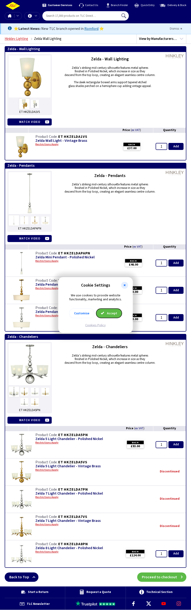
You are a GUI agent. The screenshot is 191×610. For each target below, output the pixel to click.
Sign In (153, 14)
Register (150, 17)
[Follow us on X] (148, 604)
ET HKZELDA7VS (72, 516)
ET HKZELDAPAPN (74, 253)
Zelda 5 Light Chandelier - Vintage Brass (68, 466)
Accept (111, 313)
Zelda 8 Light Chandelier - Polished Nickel (69, 548)
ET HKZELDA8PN (73, 544)
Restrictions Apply (46, 144)
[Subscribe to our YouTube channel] (163, 604)
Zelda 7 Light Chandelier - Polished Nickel (69, 493)
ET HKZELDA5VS (72, 462)
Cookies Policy (95, 325)
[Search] (124, 16)
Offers (32, 16)
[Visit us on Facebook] (133, 604)
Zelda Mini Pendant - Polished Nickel (65, 257)
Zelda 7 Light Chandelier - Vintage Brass (68, 521)
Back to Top (19, 577)
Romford (91, 28)
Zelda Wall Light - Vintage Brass (61, 141)
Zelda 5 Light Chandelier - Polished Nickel (69, 439)
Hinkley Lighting (16, 38)
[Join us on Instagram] (178, 604)
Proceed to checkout (159, 577)
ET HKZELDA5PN (73, 434)
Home (9, 15)
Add (176, 146)
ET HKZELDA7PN (73, 489)
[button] (124, 285)
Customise (81, 313)
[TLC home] (13, 6)
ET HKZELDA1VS (72, 136)
